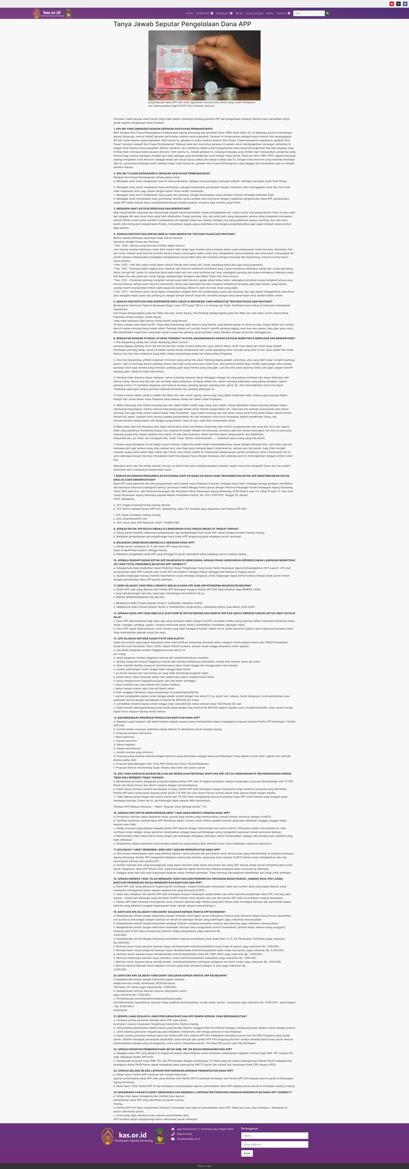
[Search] (327, 13)
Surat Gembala (254, 13)
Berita (239, 13)
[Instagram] (398, 4)
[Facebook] (405, 4)
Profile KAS (202, 13)
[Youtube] (392, 4)
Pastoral (281, 13)
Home (189, 13)
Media (270, 13)
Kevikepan (222, 13)
